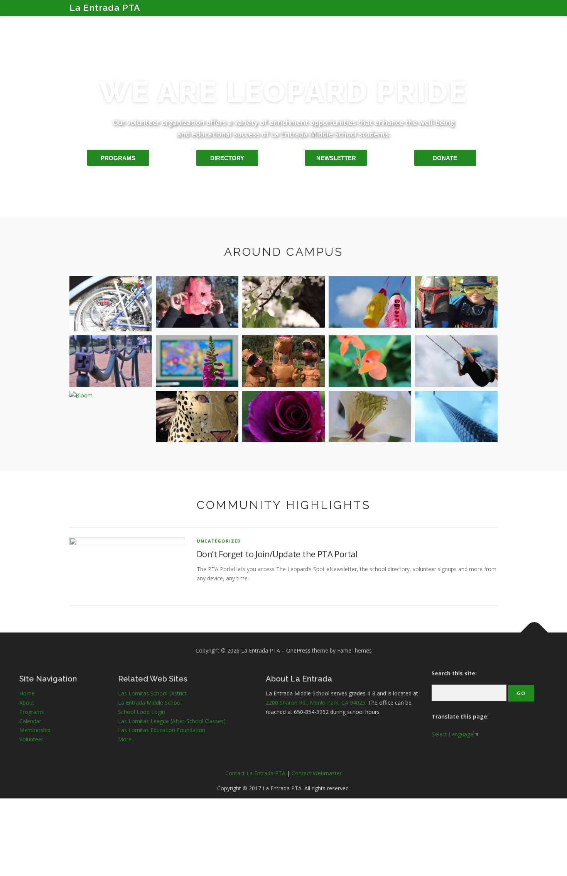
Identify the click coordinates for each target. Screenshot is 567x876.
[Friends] (456, 302)
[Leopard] (197, 417)
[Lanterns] (370, 302)
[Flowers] (370, 361)
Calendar (30, 721)
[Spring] (283, 302)
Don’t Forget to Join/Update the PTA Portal (277, 554)
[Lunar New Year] (197, 302)
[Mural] (197, 361)
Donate (486, 22)
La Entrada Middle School (150, 702)
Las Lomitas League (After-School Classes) (172, 721)
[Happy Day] (456, 361)
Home (27, 693)
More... (126, 739)
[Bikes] (111, 303)
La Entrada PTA (104, 7)
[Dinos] (283, 361)
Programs (231, 22)
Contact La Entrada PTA (255, 773)
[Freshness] (370, 417)
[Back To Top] (534, 632)
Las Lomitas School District (152, 693)
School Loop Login (141, 711)
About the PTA (102, 22)
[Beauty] (283, 417)
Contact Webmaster (317, 773)
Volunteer (31, 739)
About (26, 702)
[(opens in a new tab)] (127, 566)
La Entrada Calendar (170, 22)
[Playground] (111, 361)
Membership (35, 730)
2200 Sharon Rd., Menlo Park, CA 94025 (315, 702)
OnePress (298, 650)
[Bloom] (111, 395)
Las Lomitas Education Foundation (161, 730)
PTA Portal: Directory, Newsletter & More (396, 22)
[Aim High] (456, 417)
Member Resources (288, 22)
